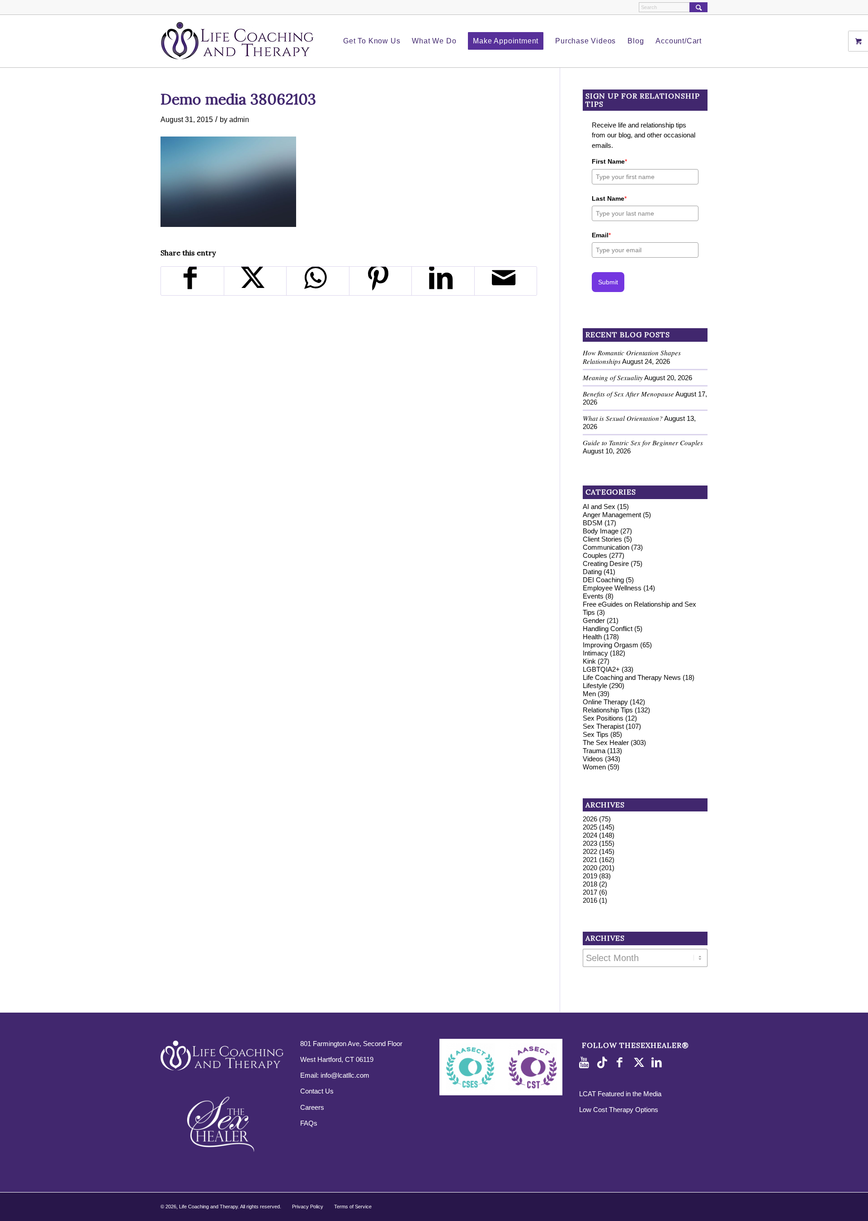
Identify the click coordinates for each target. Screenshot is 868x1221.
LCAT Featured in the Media (620, 1094)
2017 (590, 892)
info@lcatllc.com (345, 1075)
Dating (592, 571)
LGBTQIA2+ (601, 669)
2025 (590, 827)
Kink (589, 661)
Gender (594, 620)
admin (239, 119)
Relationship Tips (608, 710)
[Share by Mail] (506, 281)
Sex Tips (596, 734)
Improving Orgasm (610, 645)
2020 (590, 868)
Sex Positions (603, 718)
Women (594, 767)
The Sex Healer (606, 742)
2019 (590, 876)
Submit (608, 282)
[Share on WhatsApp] (318, 281)
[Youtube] (586, 1063)
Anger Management (612, 515)
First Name (609, 161)
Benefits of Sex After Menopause (628, 393)
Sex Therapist (603, 726)
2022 (590, 851)
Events (593, 596)
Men (589, 694)
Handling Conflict (607, 628)
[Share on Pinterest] (380, 281)
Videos (593, 759)
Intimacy (595, 653)
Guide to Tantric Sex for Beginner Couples (643, 442)
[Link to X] (640, 1063)
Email (601, 235)
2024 (590, 835)
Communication (606, 547)
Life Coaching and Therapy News (632, 677)
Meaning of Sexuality (613, 377)
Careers (312, 1107)
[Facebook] (622, 1063)
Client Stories (602, 539)
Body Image (600, 531)
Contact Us (317, 1091)
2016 (590, 900)
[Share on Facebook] (192, 281)
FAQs (308, 1123)
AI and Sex (599, 506)
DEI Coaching (603, 580)
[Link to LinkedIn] (658, 1063)
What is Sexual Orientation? (623, 418)
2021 (590, 859)
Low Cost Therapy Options (618, 1109)
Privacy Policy (307, 1206)
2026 (590, 819)
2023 (590, 843)
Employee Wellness (612, 588)
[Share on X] (255, 281)
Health (592, 637)
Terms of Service (353, 1206)
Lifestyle (595, 685)
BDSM (593, 523)
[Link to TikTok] (604, 1063)
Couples (595, 555)
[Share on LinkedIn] (443, 281)
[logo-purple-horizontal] (237, 41)
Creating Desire (606, 563)
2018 (590, 884)
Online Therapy (605, 702)
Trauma (594, 750)
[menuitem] (371, 41)
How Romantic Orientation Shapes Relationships (632, 357)
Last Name (609, 198)
